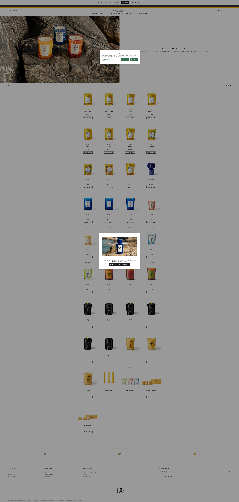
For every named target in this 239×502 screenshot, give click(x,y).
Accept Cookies (134, 59)
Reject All (125, 59)
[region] (120, 57)
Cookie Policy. (120, 56)
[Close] (138, 235)
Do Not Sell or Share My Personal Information (108, 60)
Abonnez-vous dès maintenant (119, 264)
